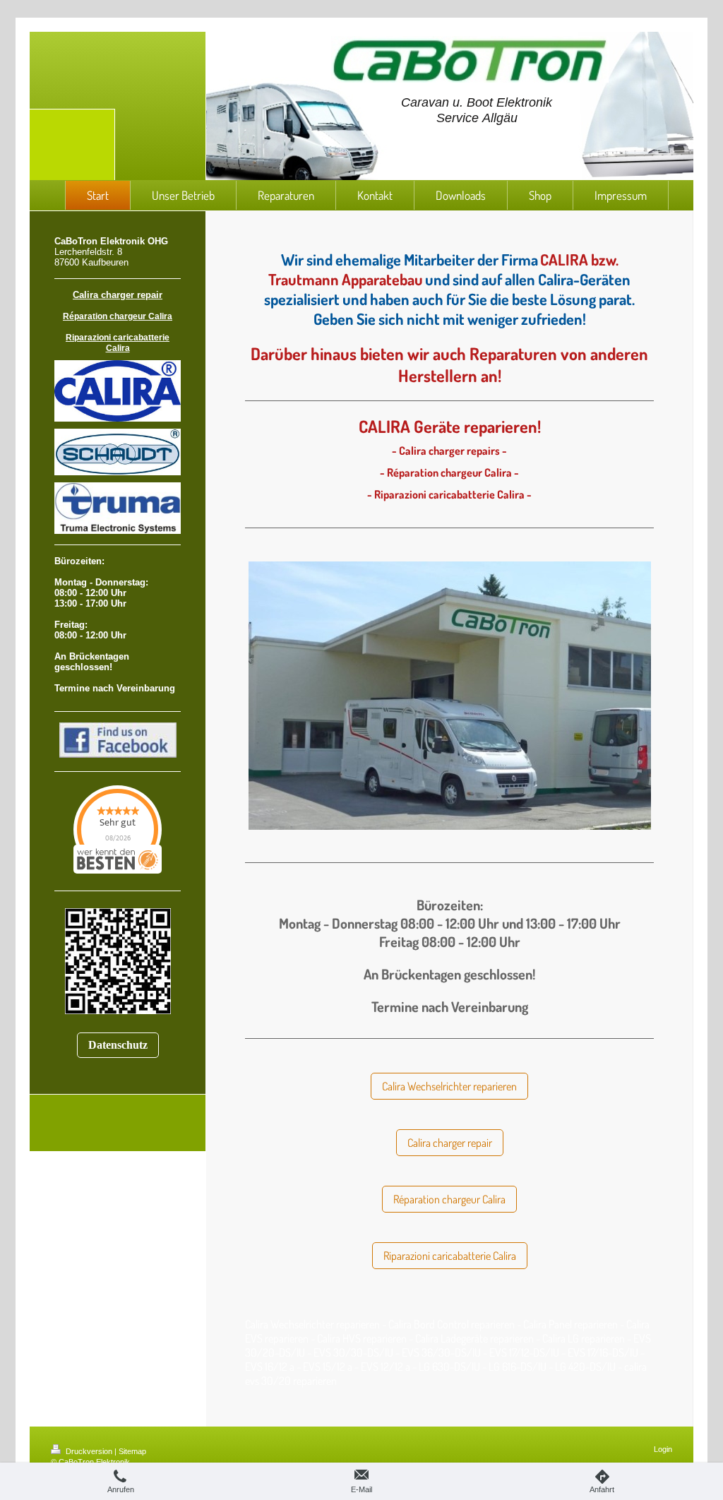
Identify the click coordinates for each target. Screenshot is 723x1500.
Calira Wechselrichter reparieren (449, 1086)
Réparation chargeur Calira (449, 1199)
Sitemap (132, 1451)
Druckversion (89, 1451)
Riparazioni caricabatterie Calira (449, 1256)
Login (663, 1449)
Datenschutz (118, 1045)
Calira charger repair (449, 1143)
